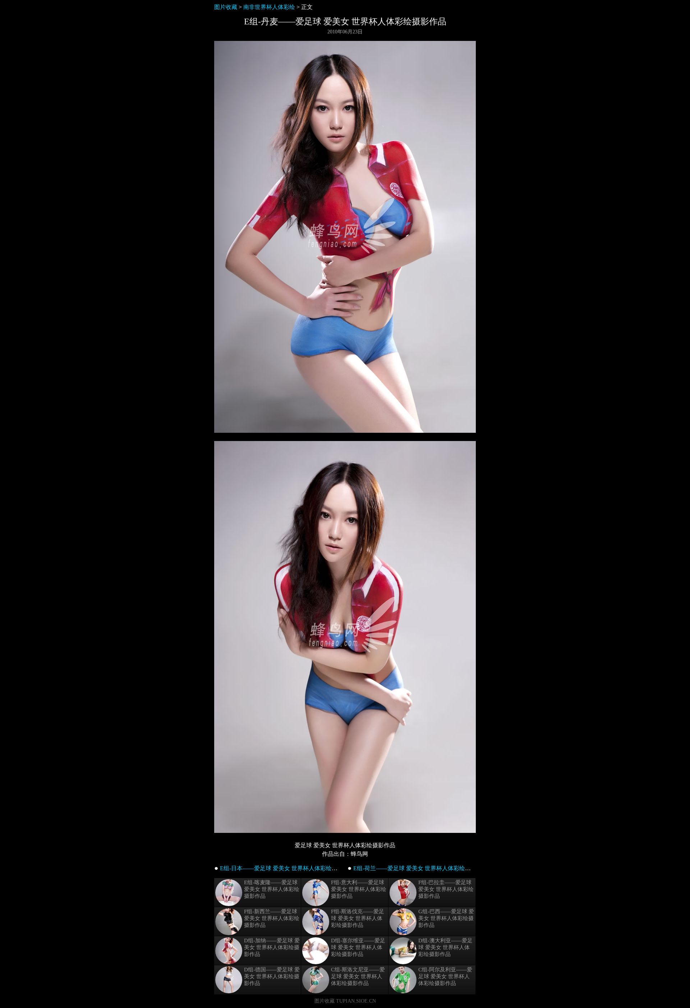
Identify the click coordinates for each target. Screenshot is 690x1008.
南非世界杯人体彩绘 (269, 7)
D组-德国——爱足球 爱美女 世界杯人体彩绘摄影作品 (272, 976)
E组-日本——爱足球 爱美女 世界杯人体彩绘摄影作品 (287, 868)
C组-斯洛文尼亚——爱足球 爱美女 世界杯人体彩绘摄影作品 (358, 976)
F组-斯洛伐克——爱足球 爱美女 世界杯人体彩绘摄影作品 (357, 918)
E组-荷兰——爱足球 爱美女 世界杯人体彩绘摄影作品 (420, 868)
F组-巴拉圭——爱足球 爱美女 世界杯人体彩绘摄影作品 (446, 889)
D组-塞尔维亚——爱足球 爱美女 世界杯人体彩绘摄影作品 (358, 947)
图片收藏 (225, 7)
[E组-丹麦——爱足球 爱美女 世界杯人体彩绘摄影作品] (345, 431)
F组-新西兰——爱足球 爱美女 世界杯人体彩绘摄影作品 (271, 918)
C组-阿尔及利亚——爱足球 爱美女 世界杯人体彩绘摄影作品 (445, 976)
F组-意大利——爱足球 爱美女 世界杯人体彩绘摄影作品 (358, 889)
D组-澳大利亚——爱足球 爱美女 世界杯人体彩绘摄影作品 (445, 947)
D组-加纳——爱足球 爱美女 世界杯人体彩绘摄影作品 (272, 947)
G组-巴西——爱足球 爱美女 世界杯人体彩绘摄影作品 (446, 918)
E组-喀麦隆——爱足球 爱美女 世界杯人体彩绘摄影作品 (271, 889)
